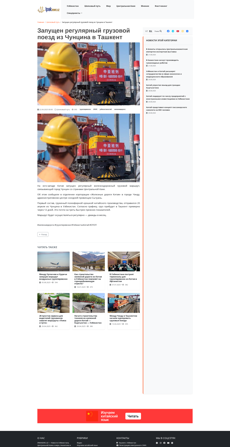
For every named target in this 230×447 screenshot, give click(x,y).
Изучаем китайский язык (87, 445)
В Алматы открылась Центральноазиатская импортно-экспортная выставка (167, 50)
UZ (146, 31)
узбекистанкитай (106, 109)
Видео (79, 443)
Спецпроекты (74, 13)
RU (150, 31)
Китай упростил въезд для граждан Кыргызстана (163, 86)
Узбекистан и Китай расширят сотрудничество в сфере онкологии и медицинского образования (164, 74)
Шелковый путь (92, 6)
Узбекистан (73, 6)
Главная (40, 22)
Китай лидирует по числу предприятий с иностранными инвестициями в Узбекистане (168, 97)
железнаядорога (119, 109)
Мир (108, 6)
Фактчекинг (161, 6)
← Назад (43, 234)
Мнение (145, 6)
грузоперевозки (85, 109)
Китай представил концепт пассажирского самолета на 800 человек (166, 108)
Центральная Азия (125, 6)
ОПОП (95, 109)
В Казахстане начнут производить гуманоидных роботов (162, 61)
